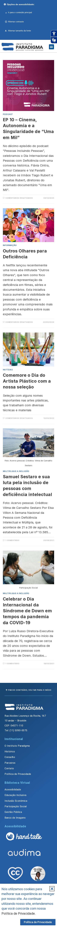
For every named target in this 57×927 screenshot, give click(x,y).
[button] (51, 46)
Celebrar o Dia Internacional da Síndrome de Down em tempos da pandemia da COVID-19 (27, 610)
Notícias (8, 370)
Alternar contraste (16, 22)
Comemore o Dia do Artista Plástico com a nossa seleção (27, 381)
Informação (10, 245)
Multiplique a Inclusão (16, 471)
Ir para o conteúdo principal (20, 12)
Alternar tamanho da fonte (18, 31)
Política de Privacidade (18, 913)
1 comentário (12, 540)
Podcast (8, 114)
